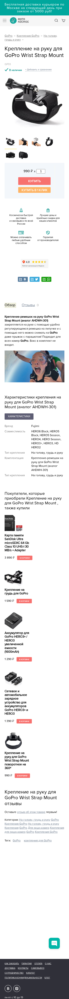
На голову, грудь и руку (34, 820)
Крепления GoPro (28, 36)
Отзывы (28, 305)
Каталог (30, 973)
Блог (47, 978)
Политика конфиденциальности (23, 978)
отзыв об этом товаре (31, 812)
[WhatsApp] (46, 279)
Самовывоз (37, 968)
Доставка (10, 968)
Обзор (10, 305)
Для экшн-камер (38, 828)
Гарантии (27, 963)
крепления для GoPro (38, 840)
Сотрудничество (14, 973)
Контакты (23, 968)
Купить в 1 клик (34, 190)
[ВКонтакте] (23, 279)
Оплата (38, 963)
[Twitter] (35, 279)
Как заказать (12, 963)
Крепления (12, 828)
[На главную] (19, 20)
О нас (48, 963)
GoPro (9, 36)
